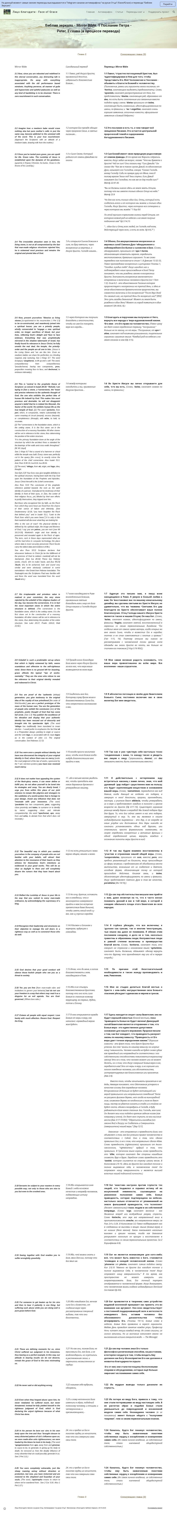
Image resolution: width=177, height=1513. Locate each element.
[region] (88, 4)
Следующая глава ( (132, 54)
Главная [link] (90, 11)
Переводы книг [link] (134, 11)
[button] (174, 12)
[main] (88, 28)
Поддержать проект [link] (158, 11)
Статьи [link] (119, 11)
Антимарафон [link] (105, 11)
